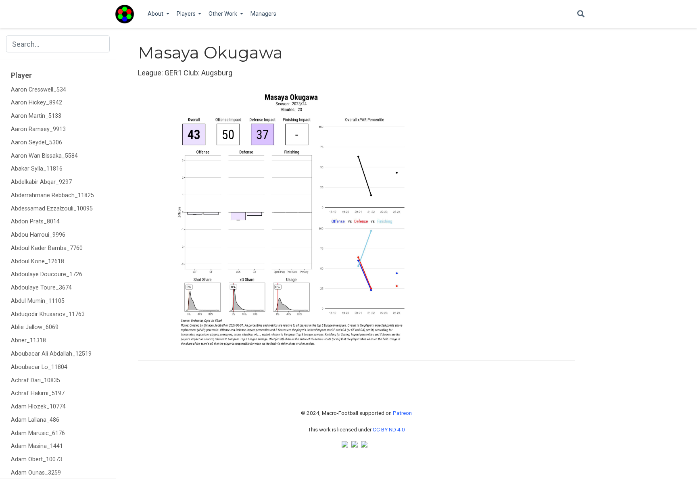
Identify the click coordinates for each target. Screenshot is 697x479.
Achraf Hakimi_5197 (38, 393)
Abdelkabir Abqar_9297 (41, 182)
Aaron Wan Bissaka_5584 (44, 155)
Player (21, 75)
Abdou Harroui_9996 (38, 234)
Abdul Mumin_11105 (38, 301)
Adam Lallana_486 (35, 420)
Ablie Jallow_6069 (34, 327)
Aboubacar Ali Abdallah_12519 (51, 353)
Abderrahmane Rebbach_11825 (52, 195)
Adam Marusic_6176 (38, 433)
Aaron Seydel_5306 (36, 142)
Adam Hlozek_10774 (38, 406)
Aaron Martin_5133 (36, 115)
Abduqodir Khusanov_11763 (48, 314)
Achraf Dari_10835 (35, 380)
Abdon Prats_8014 (35, 221)
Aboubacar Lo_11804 (39, 367)
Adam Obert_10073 (36, 459)
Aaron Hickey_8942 (36, 102)
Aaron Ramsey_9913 (38, 129)
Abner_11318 (28, 340)
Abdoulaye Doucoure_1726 (46, 274)
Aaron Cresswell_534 (38, 89)
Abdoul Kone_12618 (37, 261)
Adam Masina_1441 (37, 446)
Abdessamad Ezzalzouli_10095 (52, 208)
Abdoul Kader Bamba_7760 (47, 248)
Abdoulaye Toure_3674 (41, 287)
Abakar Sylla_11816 (37, 168)
